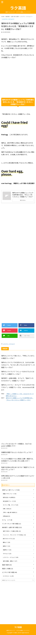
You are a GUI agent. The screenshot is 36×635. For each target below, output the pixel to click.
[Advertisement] (18, 78)
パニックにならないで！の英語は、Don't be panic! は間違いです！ (16, 445)
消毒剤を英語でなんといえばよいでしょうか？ (17, 452)
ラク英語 (18, 8)
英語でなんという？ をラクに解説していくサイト (18, 630)
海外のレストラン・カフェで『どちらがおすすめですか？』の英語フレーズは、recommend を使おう (17, 387)
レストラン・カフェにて (9, 344)
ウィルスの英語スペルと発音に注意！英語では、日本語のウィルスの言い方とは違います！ (17, 460)
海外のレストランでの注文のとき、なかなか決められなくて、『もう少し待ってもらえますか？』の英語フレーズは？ (18, 364)
